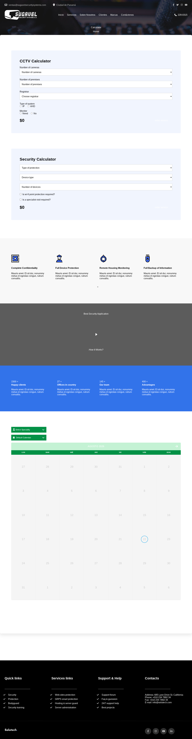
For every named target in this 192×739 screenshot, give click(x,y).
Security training (16, 707)
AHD (32, 106)
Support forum (109, 695)
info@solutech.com (162, 702)
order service (161, 120)
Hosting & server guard (66, 703)
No (35, 113)
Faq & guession (109, 699)
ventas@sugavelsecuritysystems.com (27, 5)
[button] (95, 286)
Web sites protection (65, 695)
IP (23, 106)
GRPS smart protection (66, 699)
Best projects (108, 707)
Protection (13, 699)
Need (25, 113)
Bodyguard (13, 703)
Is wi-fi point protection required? (38, 194)
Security (12, 695)
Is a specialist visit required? (36, 199)
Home (96, 31)
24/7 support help (110, 703)
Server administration (65, 707)
